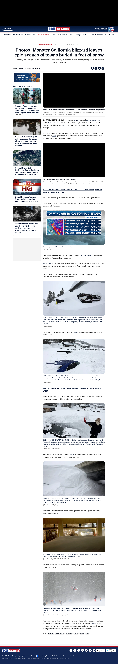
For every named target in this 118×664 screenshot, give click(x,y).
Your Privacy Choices (45, 656)
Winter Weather (60, 633)
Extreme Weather (43, 35)
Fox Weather (59, 29)
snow (65, 125)
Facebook (92, 68)
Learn (53, 35)
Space (71, 35)
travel (72, 455)
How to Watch (30, 35)
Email (99, 68)
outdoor (75, 332)
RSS (94, 650)
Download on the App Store (100, 650)
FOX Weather (36, 68)
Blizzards (50, 633)
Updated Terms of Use (28, 656)
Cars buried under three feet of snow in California (59, 179)
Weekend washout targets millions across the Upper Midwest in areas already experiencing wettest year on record (26, 141)
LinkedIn (86, 650)
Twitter (95, 68)
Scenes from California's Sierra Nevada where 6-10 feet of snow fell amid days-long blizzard (74, 109)
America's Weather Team (98, 35)
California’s (52, 123)
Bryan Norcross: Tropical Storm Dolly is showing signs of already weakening (26, 199)
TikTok (90, 650)
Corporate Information (69, 656)
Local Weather (62, 35)
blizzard (76, 120)
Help (78, 656)
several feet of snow (93, 120)
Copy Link (102, 68)
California (69, 633)
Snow (87, 633)
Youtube (82, 650)
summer (94, 623)
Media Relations (56, 656)
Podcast (111, 35)
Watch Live (7, 35)
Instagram (78, 650)
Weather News (18, 35)
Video (85, 35)
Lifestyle (78, 35)
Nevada (76, 633)
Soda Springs (48, 263)
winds (54, 136)
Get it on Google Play (111, 650)
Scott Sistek (19, 68)
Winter (82, 633)
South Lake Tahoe (84, 255)
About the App (6, 656)
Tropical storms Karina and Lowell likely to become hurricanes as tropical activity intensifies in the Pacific (26, 228)
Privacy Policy (16, 656)
